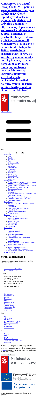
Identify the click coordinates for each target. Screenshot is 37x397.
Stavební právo (12, 166)
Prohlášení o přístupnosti (11, 339)
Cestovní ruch (12, 169)
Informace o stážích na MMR (16, 234)
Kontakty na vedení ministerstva (17, 247)
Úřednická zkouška (13, 241)
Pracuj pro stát (12, 236)
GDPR (7, 337)
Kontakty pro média (13, 221)
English (9, 112)
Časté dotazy (8, 228)
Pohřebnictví (11, 172)
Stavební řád (7, 304)
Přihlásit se (4, 112)
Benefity (10, 239)
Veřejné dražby (12, 171)
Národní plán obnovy (14, 210)
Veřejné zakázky (12, 174)
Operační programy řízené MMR (17, 211)
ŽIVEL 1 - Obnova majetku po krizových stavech (22, 185)
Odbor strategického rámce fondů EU (18, 208)
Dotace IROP (12, 206)
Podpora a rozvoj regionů (15, 189)
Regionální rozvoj (9, 302)
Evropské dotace (9, 295)
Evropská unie (8, 202)
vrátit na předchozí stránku (11, 270)
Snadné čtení (11, 179)
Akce (9, 156)
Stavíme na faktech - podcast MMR (18, 218)
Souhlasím (11, 355)
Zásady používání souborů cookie (13, 340)
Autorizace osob (9, 328)
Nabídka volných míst (14, 231)
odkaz (4, 350)
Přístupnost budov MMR (11, 323)
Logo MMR (11, 226)
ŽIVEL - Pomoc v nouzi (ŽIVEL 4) (18, 187)
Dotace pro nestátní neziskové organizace (19, 197)
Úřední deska (8, 318)
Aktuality (10, 158)
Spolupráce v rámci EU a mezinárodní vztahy (21, 203)
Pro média (7, 215)
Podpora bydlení (12, 190)
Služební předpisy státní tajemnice (17, 244)
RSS (5, 335)
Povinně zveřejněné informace (12, 321)
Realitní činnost (12, 176)
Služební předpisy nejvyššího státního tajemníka (21, 242)
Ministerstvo (7, 154)
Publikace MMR (12, 224)
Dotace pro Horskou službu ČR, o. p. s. (19, 198)
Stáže (9, 233)
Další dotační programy (14, 200)
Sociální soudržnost (13, 177)
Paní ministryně (12, 223)
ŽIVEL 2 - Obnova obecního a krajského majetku (22, 182)
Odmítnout (4, 355)
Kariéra (6, 229)
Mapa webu (7, 342)
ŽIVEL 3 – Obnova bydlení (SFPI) (18, 184)
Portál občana (8, 326)
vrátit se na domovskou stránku (13, 269)
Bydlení (6, 300)
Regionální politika (13, 163)
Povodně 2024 (12, 159)
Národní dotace (8, 180)
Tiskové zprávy (12, 216)
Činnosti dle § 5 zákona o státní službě (19, 237)
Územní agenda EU (13, 213)
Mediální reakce (12, 220)
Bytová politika (12, 167)
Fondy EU (11, 164)
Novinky (6, 334)
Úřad (9, 161)
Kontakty (7, 246)
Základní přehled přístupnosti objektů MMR (20, 250)
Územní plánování (9, 307)
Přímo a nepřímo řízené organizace (18, 249)
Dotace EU (11, 205)
